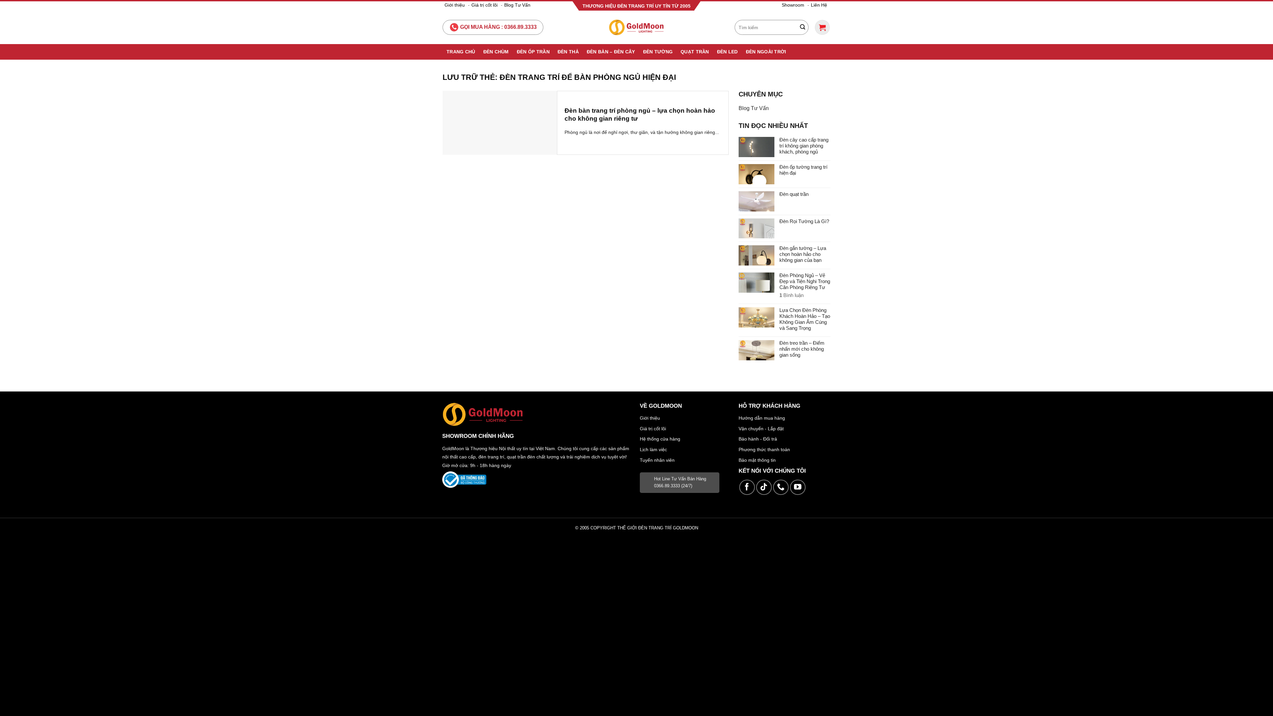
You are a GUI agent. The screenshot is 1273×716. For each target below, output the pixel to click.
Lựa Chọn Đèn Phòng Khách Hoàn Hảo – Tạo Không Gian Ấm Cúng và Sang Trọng (804, 319)
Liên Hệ (819, 5)
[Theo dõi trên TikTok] (764, 487)
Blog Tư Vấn (517, 5)
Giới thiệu (455, 5)
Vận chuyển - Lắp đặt (761, 428)
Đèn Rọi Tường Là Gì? (804, 221)
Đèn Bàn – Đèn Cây (611, 51)
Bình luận (791, 295)
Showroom (793, 5)
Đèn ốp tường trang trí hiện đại (803, 170)
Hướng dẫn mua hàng (762, 418)
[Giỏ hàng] (822, 27)
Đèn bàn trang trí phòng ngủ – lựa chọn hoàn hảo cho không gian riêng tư (640, 114)
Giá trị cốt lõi (484, 5)
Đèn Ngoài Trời (766, 51)
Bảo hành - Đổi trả (758, 439)
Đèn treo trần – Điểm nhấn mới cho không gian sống (801, 349)
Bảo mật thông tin (757, 460)
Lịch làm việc (653, 449)
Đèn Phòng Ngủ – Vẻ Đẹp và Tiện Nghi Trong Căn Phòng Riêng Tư (804, 281)
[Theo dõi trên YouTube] (798, 487)
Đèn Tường (658, 51)
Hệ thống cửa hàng (660, 439)
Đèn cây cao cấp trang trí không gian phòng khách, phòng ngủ (803, 145)
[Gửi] (802, 27)
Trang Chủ (461, 51)
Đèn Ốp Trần (533, 51)
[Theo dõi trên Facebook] (747, 487)
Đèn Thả (568, 51)
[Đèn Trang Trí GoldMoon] (637, 27)
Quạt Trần (695, 51)
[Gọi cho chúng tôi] (781, 487)
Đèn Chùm (496, 51)
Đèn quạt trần (794, 194)
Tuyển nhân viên (657, 460)
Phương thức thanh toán (764, 449)
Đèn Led (727, 51)
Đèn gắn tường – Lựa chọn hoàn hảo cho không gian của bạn (802, 254)
